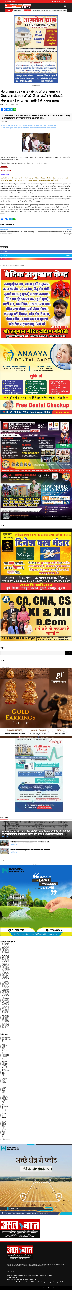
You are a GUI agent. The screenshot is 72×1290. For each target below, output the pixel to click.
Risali (3, 1100)
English (4, 1065)
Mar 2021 (5, 1017)
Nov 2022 (5, 994)
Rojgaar (4, 1102)
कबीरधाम (4, 1117)
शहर (3, 1138)
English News (5, 1066)
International (5, 1077)
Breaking (4, 1049)
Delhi (3, 1060)
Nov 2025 (5, 954)
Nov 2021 (5, 1008)
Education (4, 1064)
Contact (60, 1287)
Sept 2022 (5, 997)
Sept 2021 (5, 1010)
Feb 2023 (5, 991)
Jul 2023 (5, 985)
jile (3, 1080)
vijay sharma (5, 1109)
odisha (3, 1089)
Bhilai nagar (5, 1045)
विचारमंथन (4, 1137)
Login (44, 1287)
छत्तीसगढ (4, 1128)
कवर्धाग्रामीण (4, 1121)
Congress (4, 1056)
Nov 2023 (5, 981)
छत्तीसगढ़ (4, 1129)
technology (5, 1106)
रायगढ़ (3, 1132)
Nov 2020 (5, 1022)
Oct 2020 (5, 1023)
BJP (3, 1048)
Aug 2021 (5, 1011)
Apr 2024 (5, 975)
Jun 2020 (4, 1027)
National (4, 1087)
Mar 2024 (5, 976)
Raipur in (4, 1096)
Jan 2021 (5, 1019)
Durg (3, 1062)
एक (2, 1114)
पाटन (3, 1130)
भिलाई (3, 1131)
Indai (3, 1073)
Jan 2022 (5, 1006)
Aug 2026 (5, 943)
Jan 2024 (5, 979)
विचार (3, 1134)
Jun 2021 (5, 1014)
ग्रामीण (3, 1126)
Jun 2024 (5, 973)
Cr (2, 1057)
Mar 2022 (5, 1003)
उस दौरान (4, 1113)
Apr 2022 (5, 1002)
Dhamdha (4, 1061)
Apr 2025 (5, 962)
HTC (3, 1071)
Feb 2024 (5, 977)
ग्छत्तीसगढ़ (4, 1124)
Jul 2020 (5, 1026)
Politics (4, 1093)
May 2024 (5, 974)
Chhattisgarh (5, 1054)
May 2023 (5, 988)
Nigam (3, 1088)
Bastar (3, 1042)
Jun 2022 (5, 1000)
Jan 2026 (5, 951)
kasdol (3, 1081)
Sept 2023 (5, 983)
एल (2, 1116)
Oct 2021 (5, 1009)
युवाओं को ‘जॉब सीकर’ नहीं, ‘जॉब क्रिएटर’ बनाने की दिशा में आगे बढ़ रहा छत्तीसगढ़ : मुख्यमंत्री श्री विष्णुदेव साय (29, 125)
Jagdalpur (4, 1078)
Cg (2, 1052)
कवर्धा (3, 1120)
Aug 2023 (5, 984)
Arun (3, 1040)
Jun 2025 (5, 959)
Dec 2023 (5, 980)
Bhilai (3, 1044)
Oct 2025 (5, 955)
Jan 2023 (5, 992)
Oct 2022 (5, 996)
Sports (3, 1104)
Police (3, 1091)
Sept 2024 (6, 970)
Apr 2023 (5, 989)
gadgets (4, 1069)
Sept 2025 (5, 956)
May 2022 (5, 1001)
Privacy (54, 1287)
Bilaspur (4, 1047)
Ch (2, 1053)
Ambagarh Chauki (6, 1039)
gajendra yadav (6, 1070)
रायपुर (3, 1133)
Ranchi (4, 1098)
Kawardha (4, 1082)
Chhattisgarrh (5, 1055)
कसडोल (4, 1122)
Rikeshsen (5, 1099)
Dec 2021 (5, 1007)
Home (49, 1287)
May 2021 (5, 1015)
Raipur (3, 1095)
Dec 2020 (5, 1020)
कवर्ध (3, 1119)
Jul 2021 (5, 1013)
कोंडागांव (4, 1123)
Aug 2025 (5, 957)
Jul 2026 (5, 945)
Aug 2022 (5, 998)
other (3, 1090)
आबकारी (4, 1111)
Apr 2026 (5, 948)
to (2, 1107)
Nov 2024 (5, 967)
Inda (3, 1072)
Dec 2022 (5, 993)
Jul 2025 (5, 958)
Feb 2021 (5, 1018)
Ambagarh (33, 10)
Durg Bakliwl (5, 1063)
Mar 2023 (5, 990)
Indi (3, 1074)
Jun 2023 (5, 987)
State (3, 1105)
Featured (4, 1068)
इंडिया (3, 1112)
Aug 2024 (5, 971)
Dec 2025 (5, 953)
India (3, 1076)
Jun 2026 (5, 946)
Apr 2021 (5, 1016)
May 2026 (5, 947)
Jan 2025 (5, 965)
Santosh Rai (5, 1103)
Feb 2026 (5, 950)
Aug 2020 (5, 1025)
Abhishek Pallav (6, 1037)
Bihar (3, 1046)
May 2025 (5, 960)
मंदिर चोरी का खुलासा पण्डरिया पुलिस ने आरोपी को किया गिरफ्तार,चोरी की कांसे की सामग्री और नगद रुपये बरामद (29, 128)
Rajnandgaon (5, 1097)
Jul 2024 (5, 972)
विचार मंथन (4, 1136)
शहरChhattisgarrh (6, 1139)
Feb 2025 (5, 964)
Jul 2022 (5, 999)
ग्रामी (3, 1125)
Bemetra (4, 1043)
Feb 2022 (5, 1005)
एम (2, 1115)
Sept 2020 (5, 1024)
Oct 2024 (5, 968)
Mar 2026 (5, 949)
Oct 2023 (5, 982)
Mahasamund (5, 1086)
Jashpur (4, 1079)
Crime (3, 1059)
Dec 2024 (5, 966)
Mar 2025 (5, 963)
